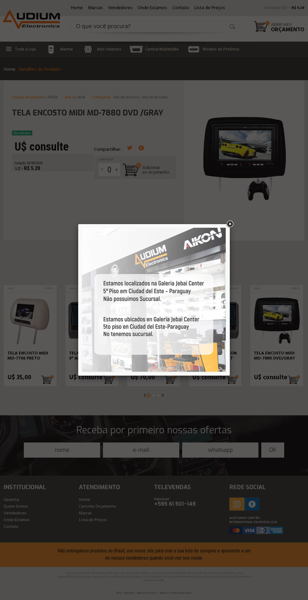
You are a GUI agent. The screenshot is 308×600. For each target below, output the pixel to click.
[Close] (229, 224)
